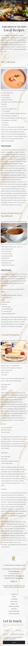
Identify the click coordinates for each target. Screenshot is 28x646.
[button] (25, 3)
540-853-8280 (19, 578)
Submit (14, 642)
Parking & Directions (14, 606)
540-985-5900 (16, 571)
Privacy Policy (14, 601)
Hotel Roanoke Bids (14, 611)
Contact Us (14, 594)
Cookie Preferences (14, 613)
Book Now (18, 2)
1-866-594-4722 (19, 576)
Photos (14, 596)
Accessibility (14, 599)
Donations (14, 608)
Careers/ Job (14, 604)
